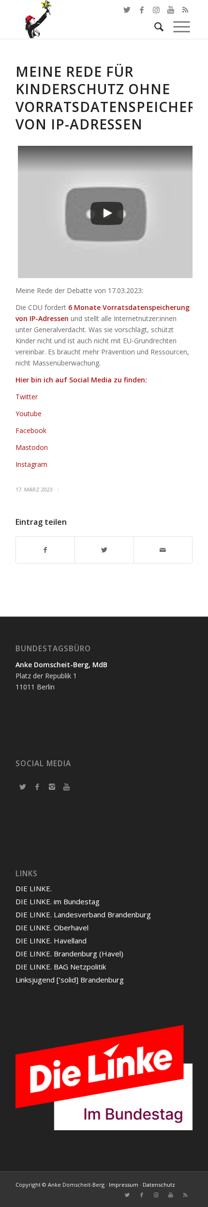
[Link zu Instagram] (156, 1195)
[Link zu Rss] (185, 1195)
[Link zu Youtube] (170, 1195)
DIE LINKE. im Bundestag (57, 901)
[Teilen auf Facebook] (45, 550)
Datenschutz (159, 1184)
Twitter (26, 396)
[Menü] (176, 26)
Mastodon (31, 447)
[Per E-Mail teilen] (163, 550)
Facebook (30, 430)
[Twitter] (22, 786)
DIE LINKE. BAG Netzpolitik (60, 966)
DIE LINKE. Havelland (51, 940)
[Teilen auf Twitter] (104, 550)
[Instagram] (52, 786)
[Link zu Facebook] (141, 9)
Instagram (31, 464)
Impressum (123, 1184)
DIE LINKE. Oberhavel (52, 927)
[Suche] (154, 26)
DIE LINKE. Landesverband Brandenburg (83, 914)
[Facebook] (37, 786)
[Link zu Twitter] (127, 9)
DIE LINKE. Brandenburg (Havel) (69, 953)
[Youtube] (66, 786)
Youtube (28, 413)
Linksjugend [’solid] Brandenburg (69, 979)
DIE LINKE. (33, 888)
